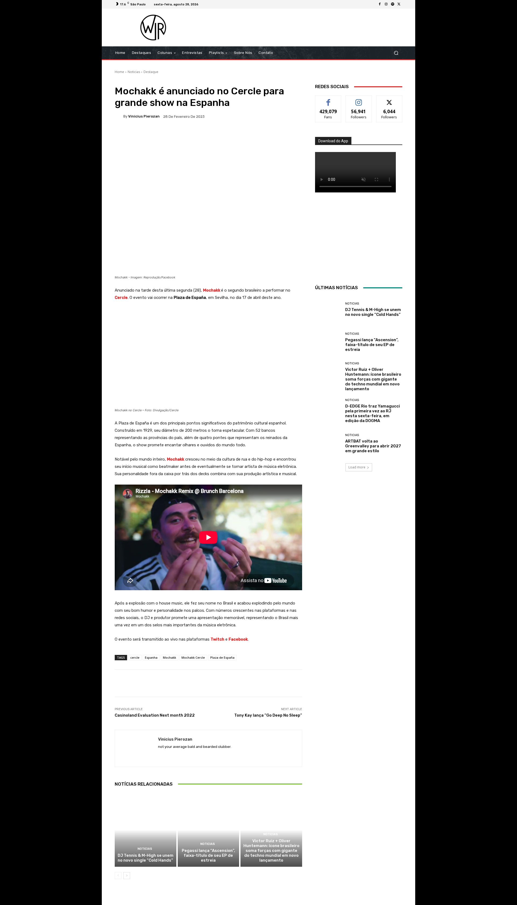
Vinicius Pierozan (144, 116)
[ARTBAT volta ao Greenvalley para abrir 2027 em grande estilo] (328, 443)
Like (328, 100)
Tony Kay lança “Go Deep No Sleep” (268, 715)
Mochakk (169, 657)
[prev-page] (118, 875)
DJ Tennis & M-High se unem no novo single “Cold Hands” (145, 858)
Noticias (134, 72)
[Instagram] (386, 4)
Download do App (333, 141)
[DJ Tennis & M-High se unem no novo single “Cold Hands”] (145, 830)
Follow (358, 100)
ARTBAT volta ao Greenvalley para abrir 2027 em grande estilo (373, 446)
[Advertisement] (303, 27)
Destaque (151, 72)
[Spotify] (392, 4)
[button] (396, 53)
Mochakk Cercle (193, 657)
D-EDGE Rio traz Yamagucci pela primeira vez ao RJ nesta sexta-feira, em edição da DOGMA (372, 413)
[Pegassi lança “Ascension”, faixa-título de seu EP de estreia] (208, 830)
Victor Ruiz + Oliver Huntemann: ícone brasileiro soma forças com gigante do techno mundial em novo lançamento (271, 850)
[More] (288, 135)
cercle (134, 657)
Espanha (151, 657)
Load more (356, 467)
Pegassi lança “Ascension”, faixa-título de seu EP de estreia (208, 855)
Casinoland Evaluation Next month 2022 (155, 715)
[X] (399, 4)
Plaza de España (222, 657)
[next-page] (126, 875)
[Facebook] (379, 4)
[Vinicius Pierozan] (119, 116)
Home (119, 72)
